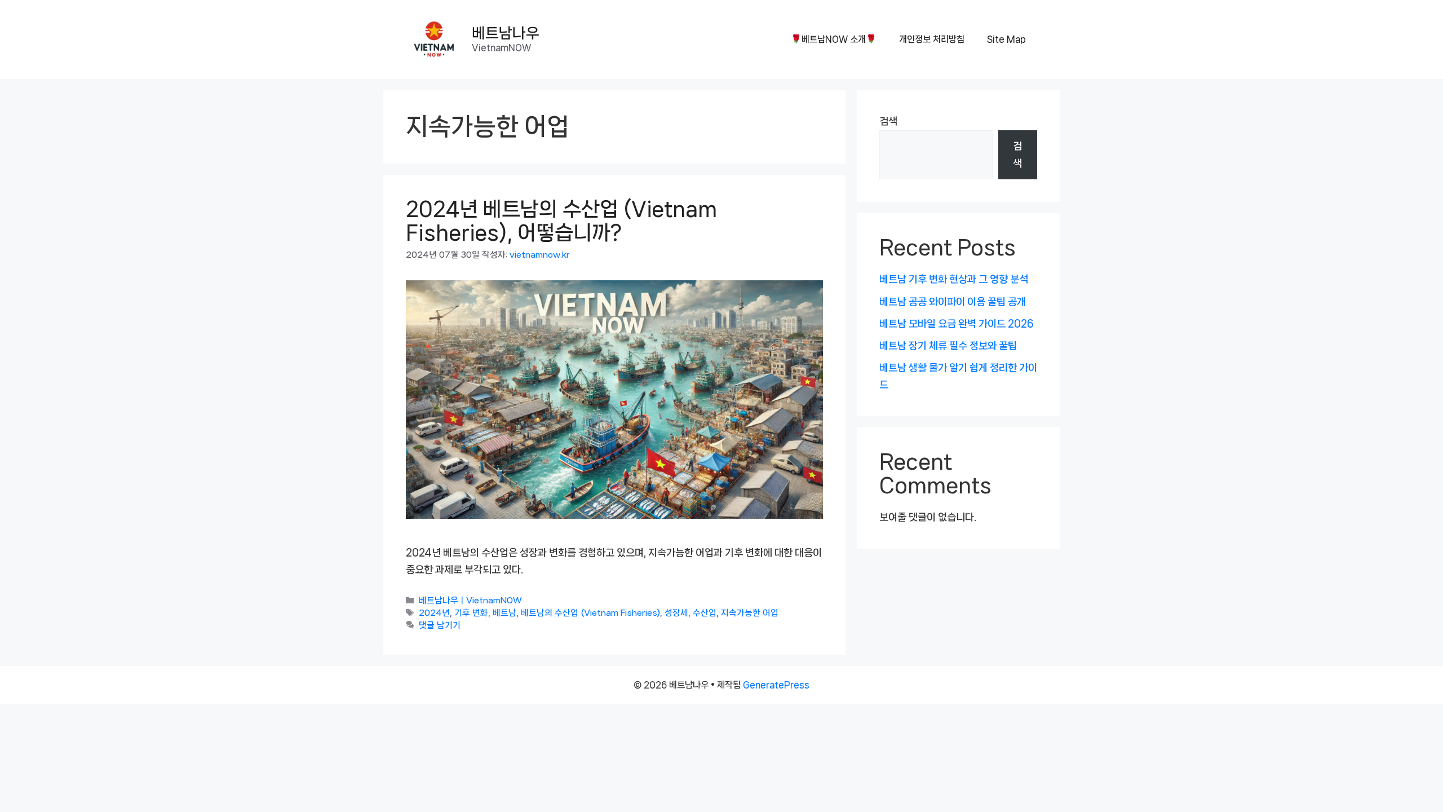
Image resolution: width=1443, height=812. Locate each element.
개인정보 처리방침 (931, 39)
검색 (888, 121)
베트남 (504, 612)
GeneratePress (776, 685)
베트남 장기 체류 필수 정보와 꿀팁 (948, 346)
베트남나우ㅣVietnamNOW (470, 600)
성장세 (676, 612)
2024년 (434, 612)
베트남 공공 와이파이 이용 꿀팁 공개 (952, 302)
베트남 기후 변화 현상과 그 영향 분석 (953, 279)
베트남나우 (505, 33)
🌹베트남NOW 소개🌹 (834, 39)
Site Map (1006, 39)
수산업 (704, 612)
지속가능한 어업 (749, 612)
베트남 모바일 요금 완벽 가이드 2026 (956, 324)
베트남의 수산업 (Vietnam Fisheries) (590, 612)
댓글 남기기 (440, 625)
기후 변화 (471, 612)
